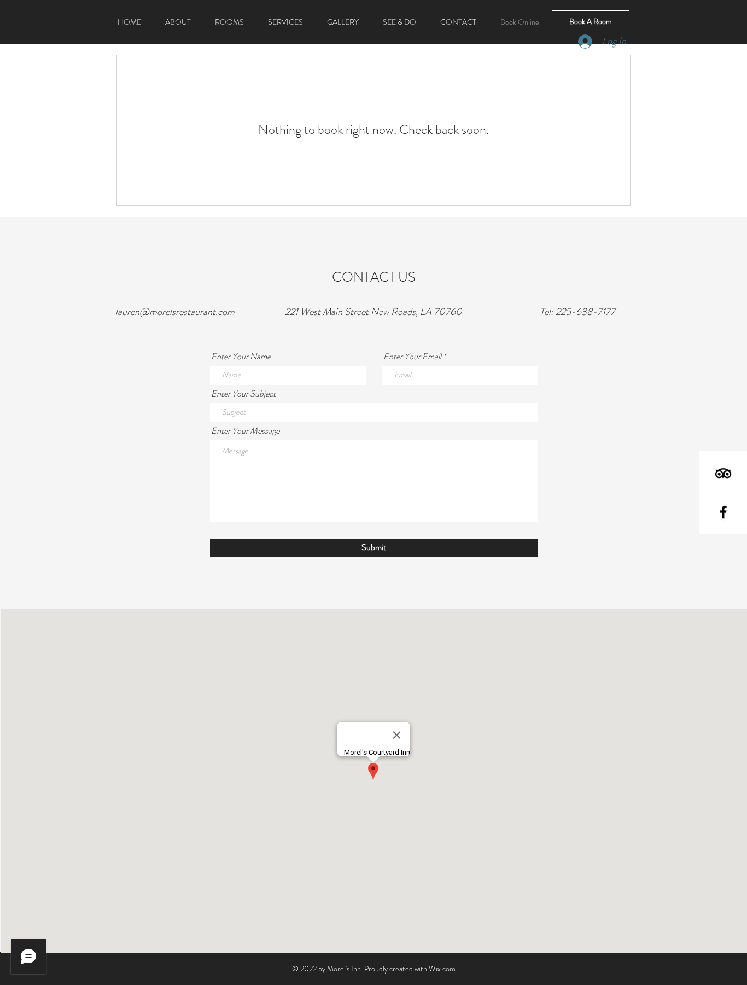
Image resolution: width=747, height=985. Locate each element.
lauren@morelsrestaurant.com (175, 312)
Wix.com (442, 968)
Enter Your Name (241, 356)
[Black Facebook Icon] (723, 512)
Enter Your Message (245, 431)
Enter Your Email (412, 356)
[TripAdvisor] (723, 473)
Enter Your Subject (243, 393)
